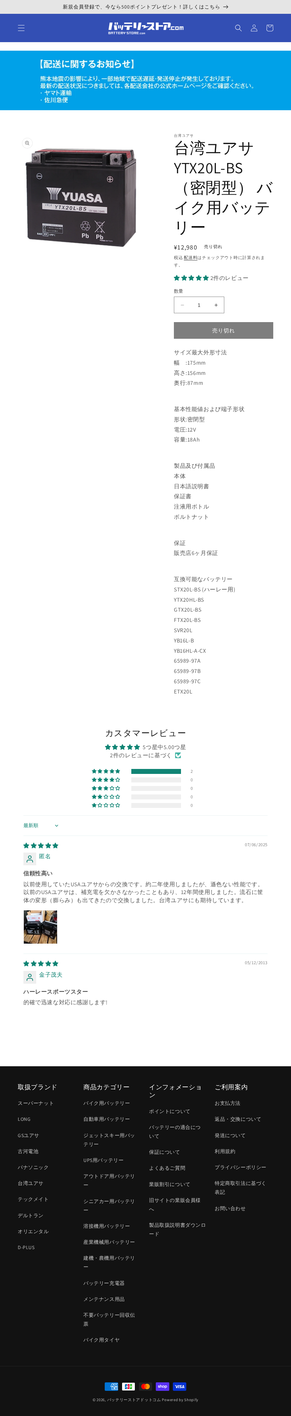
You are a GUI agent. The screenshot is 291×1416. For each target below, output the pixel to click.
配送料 (190, 257)
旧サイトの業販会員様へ (175, 1204)
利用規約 (225, 1151)
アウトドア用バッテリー (109, 1180)
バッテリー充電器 (104, 1283)
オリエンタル (33, 1231)
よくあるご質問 (167, 1168)
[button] (21, 28)
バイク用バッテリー (106, 1103)
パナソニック (33, 1167)
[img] (41, 845)
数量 (178, 291)
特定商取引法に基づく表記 (241, 1187)
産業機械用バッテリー (109, 1242)
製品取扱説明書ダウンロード (177, 1229)
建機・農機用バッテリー (109, 1262)
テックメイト (33, 1199)
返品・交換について (238, 1119)
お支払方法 (228, 1103)
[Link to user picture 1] (40, 927)
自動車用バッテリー (106, 1119)
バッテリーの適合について (175, 1131)
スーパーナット (36, 1103)
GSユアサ (28, 1135)
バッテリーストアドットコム (134, 1399)
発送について (230, 1135)
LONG (24, 1119)
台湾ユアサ (31, 1183)
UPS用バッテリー (103, 1160)
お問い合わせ (230, 1208)
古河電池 (28, 1151)
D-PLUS (26, 1247)
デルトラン (31, 1215)
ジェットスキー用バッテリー (109, 1139)
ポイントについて (170, 1111)
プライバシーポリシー (241, 1167)
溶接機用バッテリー (106, 1226)
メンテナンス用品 (104, 1299)
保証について (164, 1152)
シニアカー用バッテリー (109, 1205)
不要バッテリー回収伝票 (109, 1319)
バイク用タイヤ (101, 1340)
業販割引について (170, 1184)
